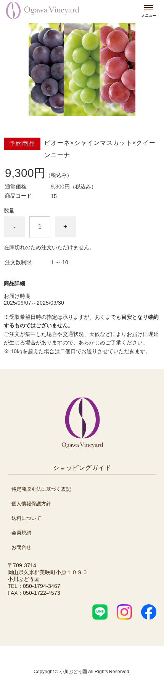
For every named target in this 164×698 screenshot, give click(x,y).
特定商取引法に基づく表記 (41, 489)
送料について (26, 518)
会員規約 (21, 533)
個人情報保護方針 (31, 503)
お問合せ (21, 547)
